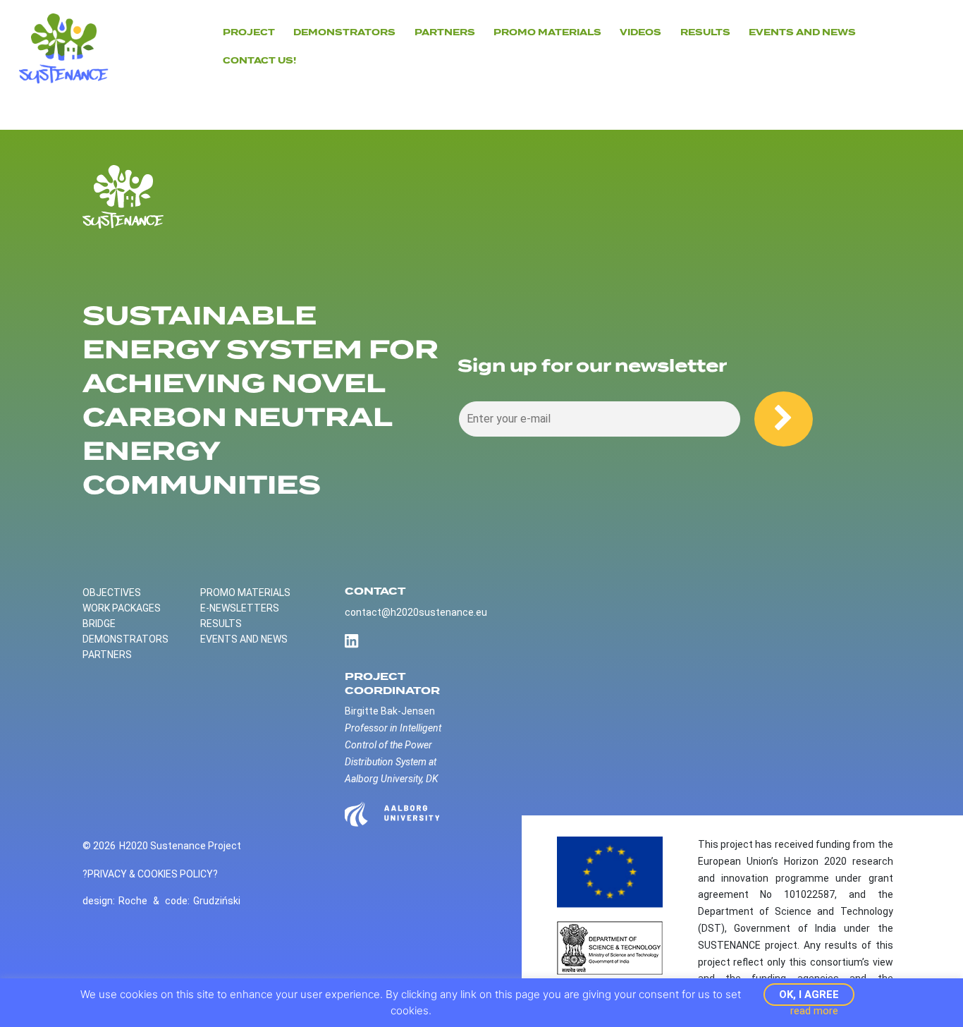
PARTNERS (445, 32)
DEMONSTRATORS (344, 32)
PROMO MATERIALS (245, 592)
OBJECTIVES (111, 592)
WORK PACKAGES (121, 608)
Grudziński (216, 900)
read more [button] (814, 1010)
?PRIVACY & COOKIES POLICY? (150, 874)
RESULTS (221, 623)
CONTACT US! (259, 60)
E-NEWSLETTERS (239, 608)
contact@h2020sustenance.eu (416, 612)
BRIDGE (99, 623)
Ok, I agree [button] (809, 994)
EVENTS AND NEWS (802, 32)
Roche (132, 900)
